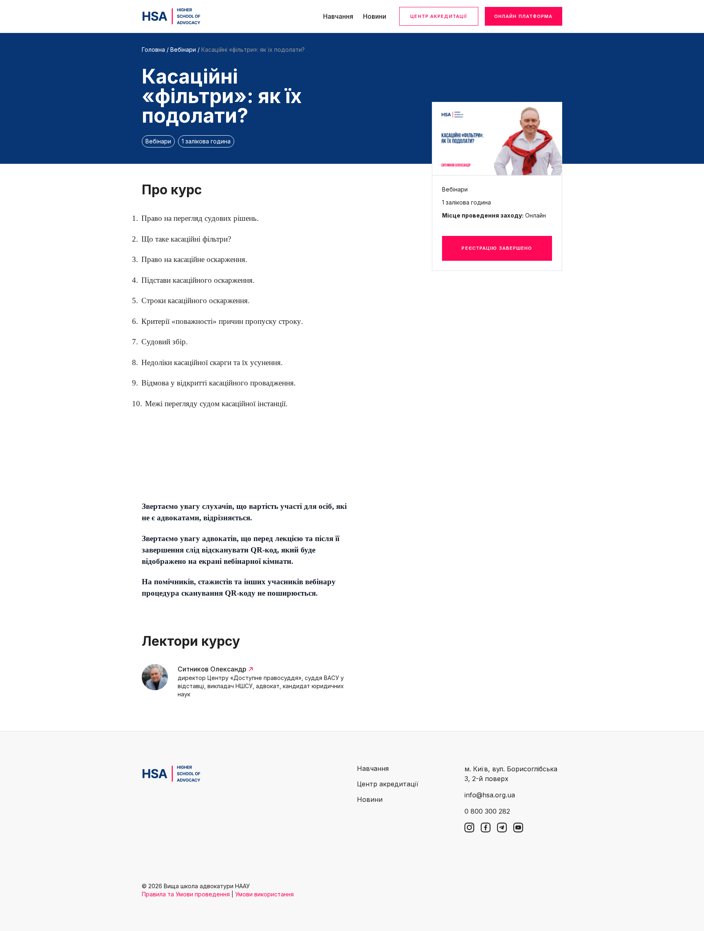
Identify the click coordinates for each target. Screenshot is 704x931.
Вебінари (183, 49)
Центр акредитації (438, 16)
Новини (374, 16)
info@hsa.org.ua (489, 795)
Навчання (338, 16)
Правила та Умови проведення (186, 894)
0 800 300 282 (487, 811)
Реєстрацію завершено (497, 248)
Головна (153, 49)
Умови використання (264, 894)
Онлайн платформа (523, 16)
